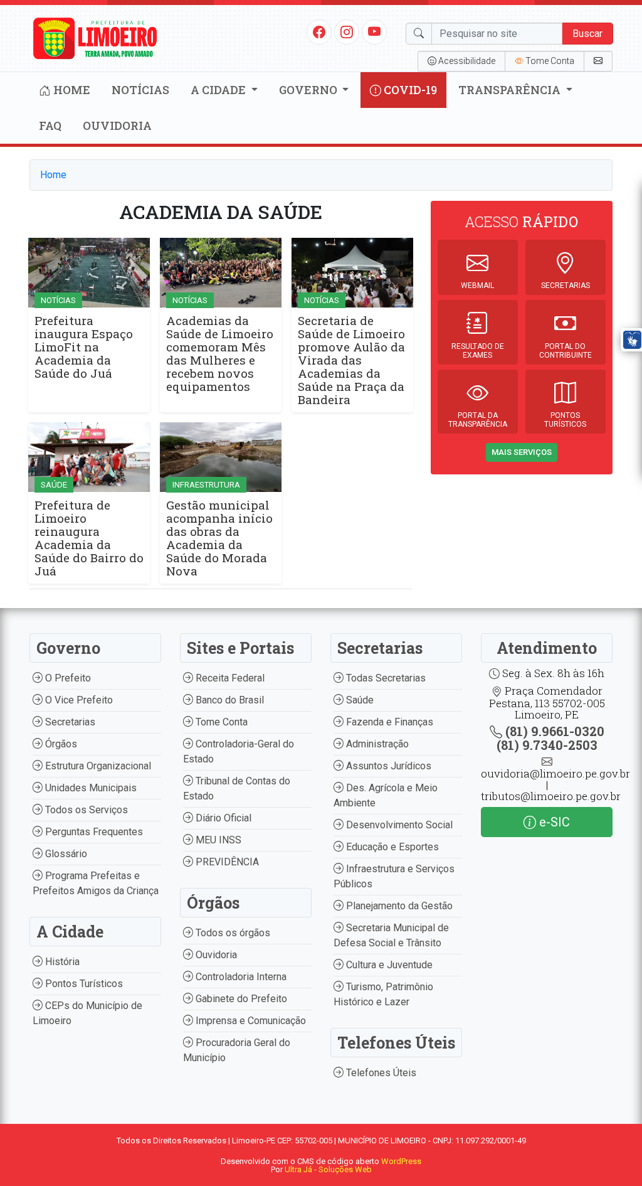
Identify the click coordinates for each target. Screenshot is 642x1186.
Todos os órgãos (231, 933)
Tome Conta (220, 722)
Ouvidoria (117, 125)
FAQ (50, 125)
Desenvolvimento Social (398, 825)
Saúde (359, 700)
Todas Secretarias (385, 678)
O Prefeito (67, 678)
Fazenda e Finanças (388, 722)
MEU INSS (217, 840)
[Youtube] (374, 31)
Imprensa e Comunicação (249, 1021)
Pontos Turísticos (83, 984)
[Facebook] (319, 31)
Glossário (65, 854)
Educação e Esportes (391, 847)
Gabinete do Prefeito (240, 999)
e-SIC (553, 822)
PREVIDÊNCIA (226, 862)
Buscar (587, 34)
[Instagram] (346, 31)
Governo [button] (309, 89)
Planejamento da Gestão (398, 906)
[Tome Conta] (598, 61)
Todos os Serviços (85, 810)
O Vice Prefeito (78, 700)
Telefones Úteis (380, 1073)
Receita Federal (229, 678)
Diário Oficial (222, 818)
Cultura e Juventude (388, 965)
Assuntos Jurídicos (387, 766)
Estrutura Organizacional (97, 766)
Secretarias (69, 722)
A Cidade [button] (219, 89)
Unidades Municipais (90, 788)
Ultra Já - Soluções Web (328, 1169)
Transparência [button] (510, 89)
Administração (376, 744)
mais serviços (522, 452)
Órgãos (60, 744)
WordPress (401, 1161)
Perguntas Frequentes (93, 832)
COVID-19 (409, 89)
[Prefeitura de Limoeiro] (95, 37)
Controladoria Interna (240, 977)
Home (70, 89)
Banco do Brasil (228, 700)
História (61, 962)
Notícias (140, 89)
